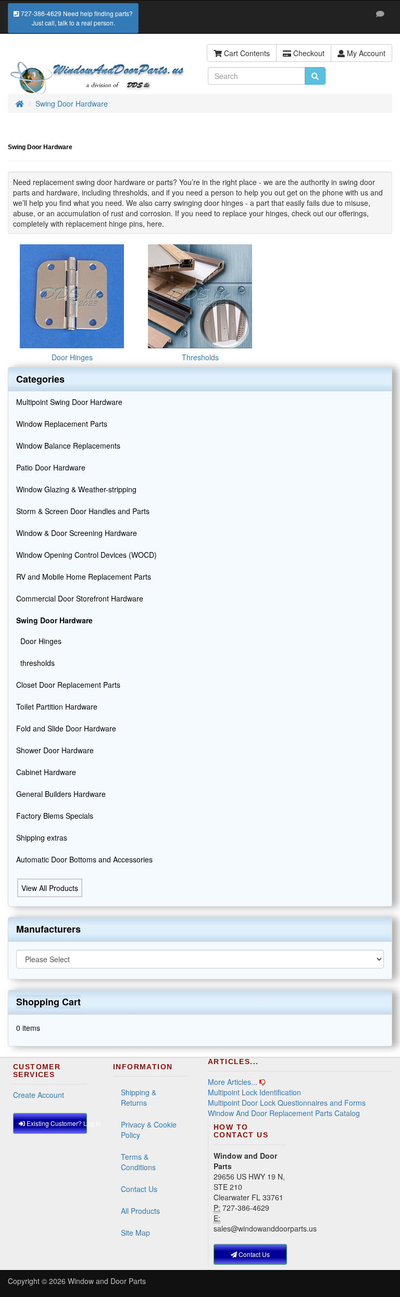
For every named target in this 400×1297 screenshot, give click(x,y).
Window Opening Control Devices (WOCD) (86, 554)
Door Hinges (38, 641)
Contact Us (139, 1189)
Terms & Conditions (138, 1161)
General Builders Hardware (61, 794)
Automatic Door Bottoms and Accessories (84, 859)
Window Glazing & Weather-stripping (76, 489)
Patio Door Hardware (50, 467)
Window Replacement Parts (61, 423)
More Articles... (232, 1082)
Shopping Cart (48, 1001)
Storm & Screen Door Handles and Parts (82, 511)
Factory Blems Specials (54, 815)
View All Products (49, 888)
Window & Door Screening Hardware (76, 533)
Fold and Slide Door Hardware (66, 728)
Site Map (135, 1232)
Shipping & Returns (138, 1097)
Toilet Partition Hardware (56, 706)
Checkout (307, 53)
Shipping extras (41, 837)
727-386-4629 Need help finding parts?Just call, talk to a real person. (76, 18)
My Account (365, 53)
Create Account (38, 1095)
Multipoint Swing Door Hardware (69, 402)
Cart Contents (246, 53)
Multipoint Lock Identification (254, 1092)
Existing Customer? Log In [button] (56, 1123)
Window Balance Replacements (68, 445)
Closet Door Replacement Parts (68, 684)
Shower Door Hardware (55, 750)
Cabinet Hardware (46, 772)
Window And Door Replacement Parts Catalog (284, 1113)
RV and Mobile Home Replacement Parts (83, 576)
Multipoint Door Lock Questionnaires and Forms (287, 1102)
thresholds (35, 663)
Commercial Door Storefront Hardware (79, 598)
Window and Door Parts (107, 1281)
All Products (140, 1211)
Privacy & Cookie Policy (149, 1129)
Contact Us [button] (253, 1254)
